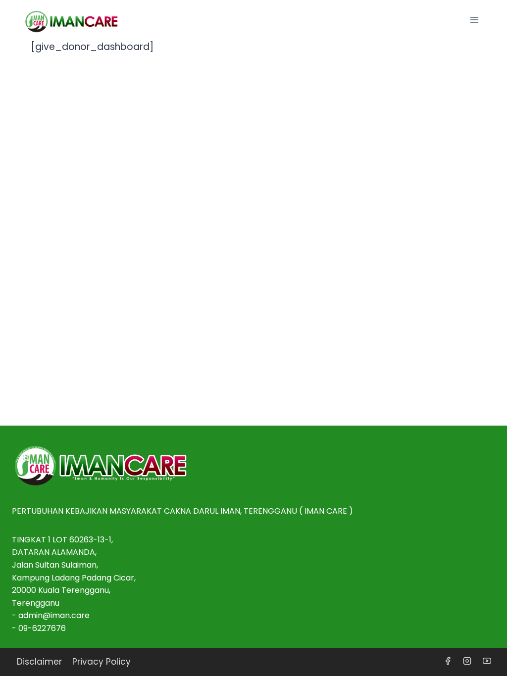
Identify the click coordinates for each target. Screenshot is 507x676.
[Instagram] (467, 661)
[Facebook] (448, 661)
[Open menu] (474, 19)
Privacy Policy (101, 662)
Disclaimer (39, 662)
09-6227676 (42, 628)
